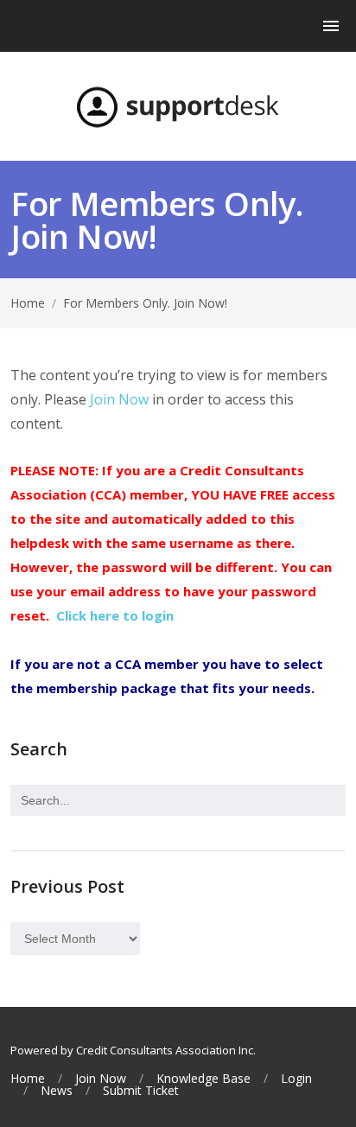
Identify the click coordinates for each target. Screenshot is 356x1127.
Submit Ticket (141, 1091)
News (57, 1091)
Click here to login (115, 615)
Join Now (119, 399)
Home (27, 303)
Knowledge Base (203, 1079)
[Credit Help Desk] (177, 107)
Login (296, 1079)
